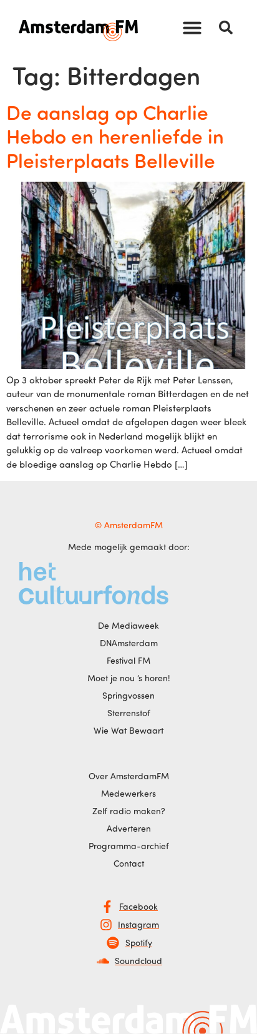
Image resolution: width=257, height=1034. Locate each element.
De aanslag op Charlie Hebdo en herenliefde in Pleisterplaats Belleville (115, 136)
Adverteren (129, 828)
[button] (192, 27)
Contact (129, 863)
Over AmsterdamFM (129, 776)
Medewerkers (128, 793)
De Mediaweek (128, 625)
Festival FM (128, 660)
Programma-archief (129, 845)
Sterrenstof (128, 712)
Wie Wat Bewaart (128, 730)
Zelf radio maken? (128, 810)
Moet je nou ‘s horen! (128, 677)
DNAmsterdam (129, 643)
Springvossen (128, 695)
